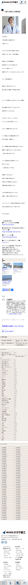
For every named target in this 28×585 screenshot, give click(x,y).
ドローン (3, 406)
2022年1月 (18, 494)
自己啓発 (3, 430)
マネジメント (4, 427)
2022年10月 (4, 487)
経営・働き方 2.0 (5, 363)
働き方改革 (4, 420)
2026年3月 (18, 451)
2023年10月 (4, 477)
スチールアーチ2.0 (5, 360)
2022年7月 (18, 489)
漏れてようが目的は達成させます (7, 344)
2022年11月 (18, 486)
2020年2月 (4, 515)
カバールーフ (4, 397)
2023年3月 (18, 482)
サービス (19, 319)
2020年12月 (4, 507)
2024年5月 (18, 470)
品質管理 (3, 383)
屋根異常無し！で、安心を (6, 269)
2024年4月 (4, 472)
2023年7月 (18, 479)
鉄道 (3, 439)
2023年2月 (4, 484)
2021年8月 (4, 499)
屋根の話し (4, 379)
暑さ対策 (3, 390)
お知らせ (3, 368)
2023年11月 (18, 475)
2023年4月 (4, 482)
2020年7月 (18, 510)
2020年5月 (18, 512)
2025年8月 (4, 458)
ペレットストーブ (5, 407)
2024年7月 (18, 468)
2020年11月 (18, 507)
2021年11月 (18, 496)
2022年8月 (4, 489)
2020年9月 (18, 508)
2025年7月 (18, 458)
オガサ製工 (4, 372)
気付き (3, 425)
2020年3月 (18, 513)
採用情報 (17, 562)
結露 (3, 393)
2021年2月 (4, 505)
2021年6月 (4, 501)
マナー (3, 377)
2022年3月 (18, 493)
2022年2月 (4, 494)
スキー (3, 436)
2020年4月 (4, 513)
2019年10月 (4, 519)
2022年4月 (4, 493)
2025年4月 (4, 461)
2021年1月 (18, 505)
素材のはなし (4, 404)
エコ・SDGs (4, 409)
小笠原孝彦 (13, 319)
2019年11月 (18, 517)
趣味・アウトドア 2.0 (6, 367)
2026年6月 (4, 449)
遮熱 (3, 391)
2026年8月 (4, 447)
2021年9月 (18, 498)
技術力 (3, 381)
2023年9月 (18, 477)
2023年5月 (18, 480)
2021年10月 (4, 498)
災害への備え (4, 413)
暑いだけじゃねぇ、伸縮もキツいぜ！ (21, 341)
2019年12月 (4, 517)
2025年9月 (18, 456)
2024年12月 (4, 465)
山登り (3, 438)
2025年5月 (18, 459)
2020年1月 (18, 515)
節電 (3, 388)
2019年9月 (18, 519)
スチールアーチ (5, 370)
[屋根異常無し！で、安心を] (7, 265)
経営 (3, 429)
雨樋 (3, 416)
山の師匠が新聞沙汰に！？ (21, 345)
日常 (3, 423)
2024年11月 (18, 465)
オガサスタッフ (5, 374)
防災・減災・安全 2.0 (20, 356)
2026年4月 (4, 451)
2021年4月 (4, 503)
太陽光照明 (4, 411)
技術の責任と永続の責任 (7, 340)
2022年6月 (4, 491)
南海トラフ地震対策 (6, 414)
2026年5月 (18, 449)
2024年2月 (4, 473)
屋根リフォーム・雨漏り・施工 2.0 (7, 355)
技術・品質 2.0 (5, 361)
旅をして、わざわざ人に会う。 (18, 269)
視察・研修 (4, 418)
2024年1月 (18, 473)
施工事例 (3, 386)
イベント (3, 422)
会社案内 (5, 562)
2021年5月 (18, 501)
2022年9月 (18, 487)
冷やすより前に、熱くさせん (21, 343)
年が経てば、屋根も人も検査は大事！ (7, 282)
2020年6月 (4, 512)
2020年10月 (4, 508)
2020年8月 (4, 510)
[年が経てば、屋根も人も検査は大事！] (7, 278)
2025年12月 (4, 454)
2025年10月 (4, 456)
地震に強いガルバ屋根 (6, 398)
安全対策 (3, 384)
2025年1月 (18, 463)
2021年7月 (18, 499)
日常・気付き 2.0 (5, 365)
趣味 (3, 432)
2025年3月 (18, 461)
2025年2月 (4, 463)
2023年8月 (4, 479)
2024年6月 (4, 470)
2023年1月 (18, 484)
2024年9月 (18, 466)
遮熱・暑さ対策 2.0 (6, 352)
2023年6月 (4, 480)
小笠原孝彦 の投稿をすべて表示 (14, 313)
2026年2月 (4, 452)
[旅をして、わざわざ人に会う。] (18, 265)
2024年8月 (4, 468)
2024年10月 (4, 466)
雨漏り (3, 395)
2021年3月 (18, 503)
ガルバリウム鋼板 (5, 402)
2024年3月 (18, 472)
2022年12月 (4, 486)
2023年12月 (4, 475)
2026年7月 (18, 447)
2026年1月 (18, 452)
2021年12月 (4, 496)
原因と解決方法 (5, 400)
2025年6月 (4, 459)
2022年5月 (18, 491)
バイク (3, 434)
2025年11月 (18, 454)
